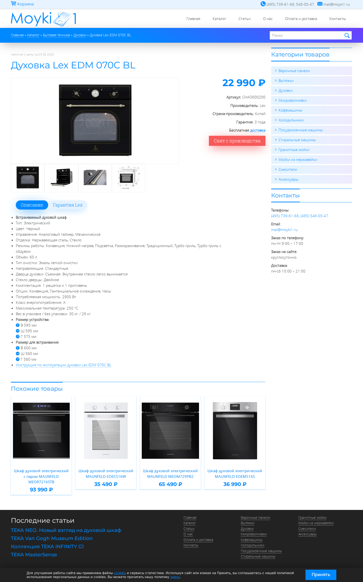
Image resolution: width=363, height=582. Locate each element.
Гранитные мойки (294, 149)
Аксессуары (288, 179)
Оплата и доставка (301, 18)
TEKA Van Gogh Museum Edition (52, 538)
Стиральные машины (297, 139)
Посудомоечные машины (301, 129)
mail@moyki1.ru (284, 229)
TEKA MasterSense (34, 555)
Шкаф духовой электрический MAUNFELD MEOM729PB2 (170, 473)
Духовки (286, 90)
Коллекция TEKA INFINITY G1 (47, 546)
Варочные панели (294, 70)
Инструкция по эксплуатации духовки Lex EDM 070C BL (63, 364)
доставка (257, 130)
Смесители (288, 169)
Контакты (337, 18)
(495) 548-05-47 (314, 215)
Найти (346, 35)
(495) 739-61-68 (285, 215)
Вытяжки (286, 80)
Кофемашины (290, 110)
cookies (120, 573)
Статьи (245, 18)
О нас (268, 18)
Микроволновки (293, 100)
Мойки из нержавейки (298, 159)
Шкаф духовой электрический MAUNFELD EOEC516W (106, 473)
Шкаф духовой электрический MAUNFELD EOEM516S (234, 473)
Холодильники (291, 119)
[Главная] (43, 26)
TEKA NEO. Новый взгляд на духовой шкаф (66, 530)
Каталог (219, 18)
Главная (193, 18)
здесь (175, 577)
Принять (321, 574)
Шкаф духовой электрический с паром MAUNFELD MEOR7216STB (41, 476)
